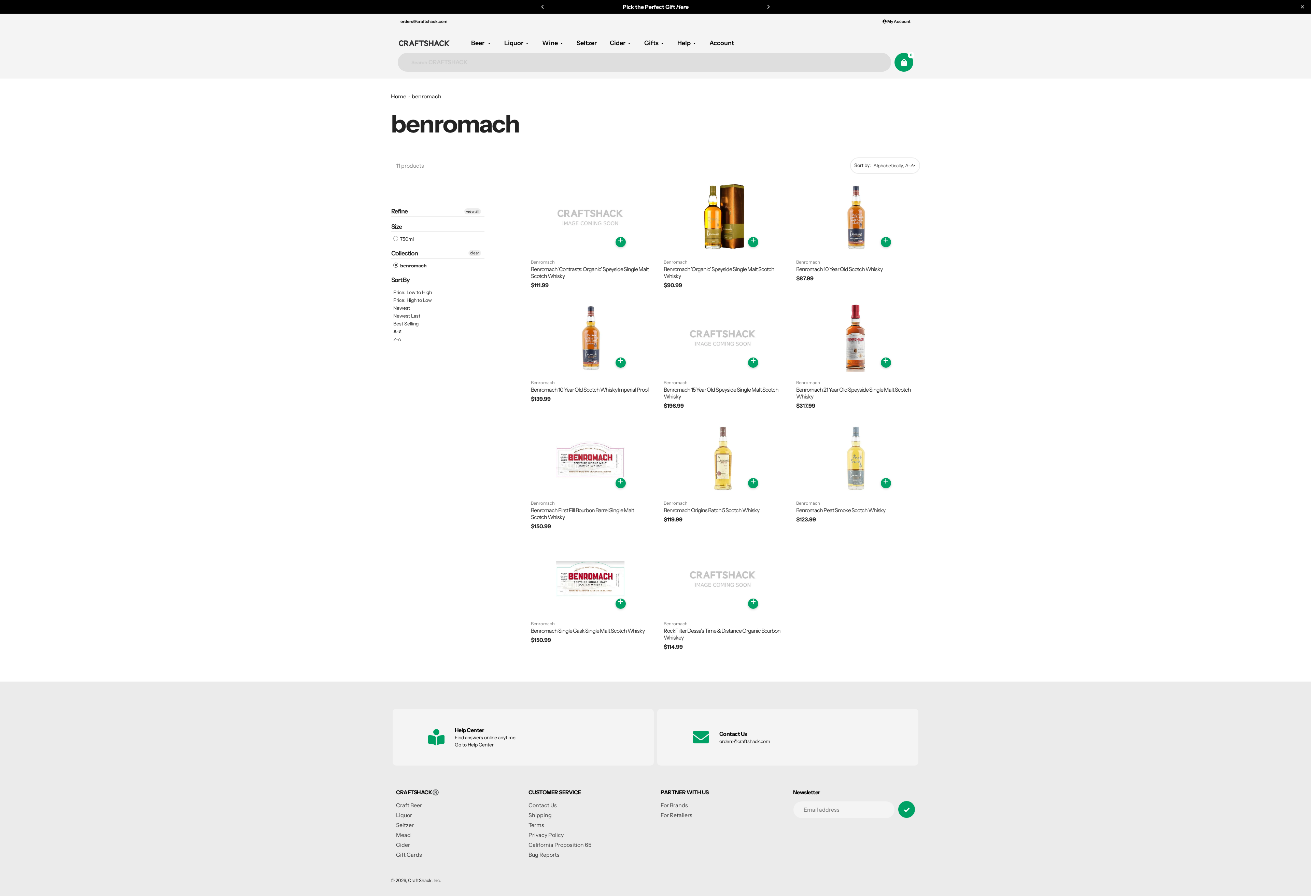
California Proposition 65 (559, 844)
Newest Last (406, 316)
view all (472, 211)
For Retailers (676, 815)
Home (398, 96)
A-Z (397, 331)
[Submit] (906, 809)
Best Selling (406, 324)
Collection (404, 253)
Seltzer (405, 825)
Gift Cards (409, 854)
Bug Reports (544, 854)
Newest (401, 308)
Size (396, 226)
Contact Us (542, 805)
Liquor (404, 815)
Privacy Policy (546, 834)
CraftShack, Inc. (424, 880)
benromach (426, 96)
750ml (406, 239)
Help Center (481, 745)
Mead (403, 834)
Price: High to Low (412, 300)
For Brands (674, 805)
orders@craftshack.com (423, 21)
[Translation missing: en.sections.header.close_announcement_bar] (1302, 6)
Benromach (543, 262)
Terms (536, 825)
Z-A (397, 339)
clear (474, 252)
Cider (403, 844)
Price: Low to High (412, 292)
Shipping (540, 815)
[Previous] (542, 6)
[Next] (768, 6)
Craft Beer (409, 805)
